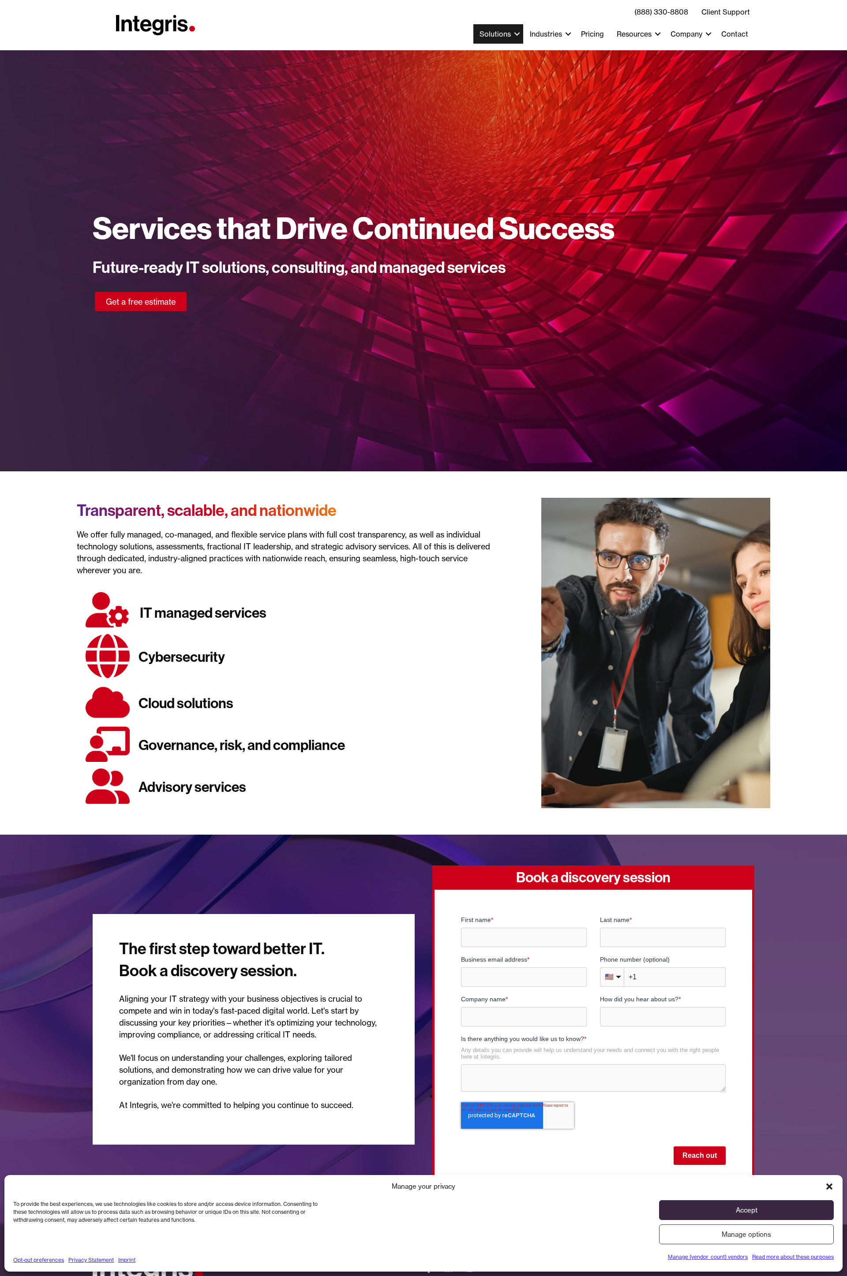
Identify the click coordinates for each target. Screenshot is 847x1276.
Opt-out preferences (38, 1260)
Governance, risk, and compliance (242, 745)
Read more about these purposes (793, 1257)
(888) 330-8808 (661, 11)
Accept (746, 1210)
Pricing (592, 34)
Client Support (725, 11)
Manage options (746, 1234)
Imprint (126, 1260)
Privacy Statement (91, 1260)
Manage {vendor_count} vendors (708, 1257)
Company (686, 34)
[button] (829, 1186)
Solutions (495, 34)
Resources (634, 34)
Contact (734, 34)
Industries (546, 34)
